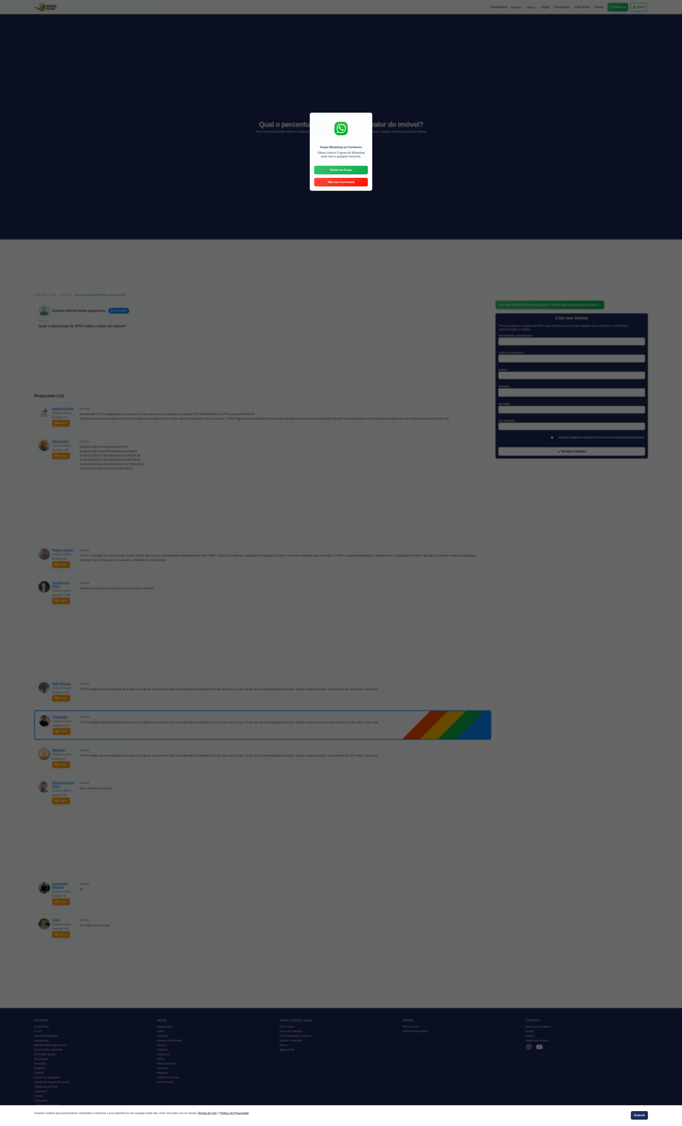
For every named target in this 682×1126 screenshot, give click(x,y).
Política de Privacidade (234, 1113)
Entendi (639, 1115)
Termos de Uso (207, 1113)
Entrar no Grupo (341, 169)
